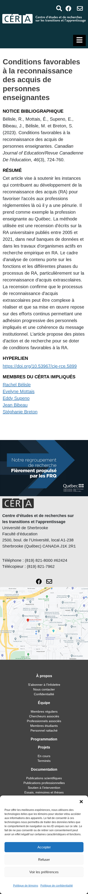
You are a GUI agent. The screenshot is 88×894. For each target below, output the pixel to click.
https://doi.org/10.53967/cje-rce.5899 (40, 366)
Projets (44, 747)
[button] (81, 801)
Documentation (44, 769)
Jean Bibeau (15, 405)
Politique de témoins (25, 885)
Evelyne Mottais (19, 391)
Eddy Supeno (16, 398)
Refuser (44, 859)
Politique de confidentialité (56, 885)
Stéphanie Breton (20, 411)
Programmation (44, 739)
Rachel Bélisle (17, 384)
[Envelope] (79, 8)
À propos (44, 676)
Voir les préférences (44, 872)
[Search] (59, 8)
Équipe (44, 703)
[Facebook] (68, 8)
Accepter (44, 847)
